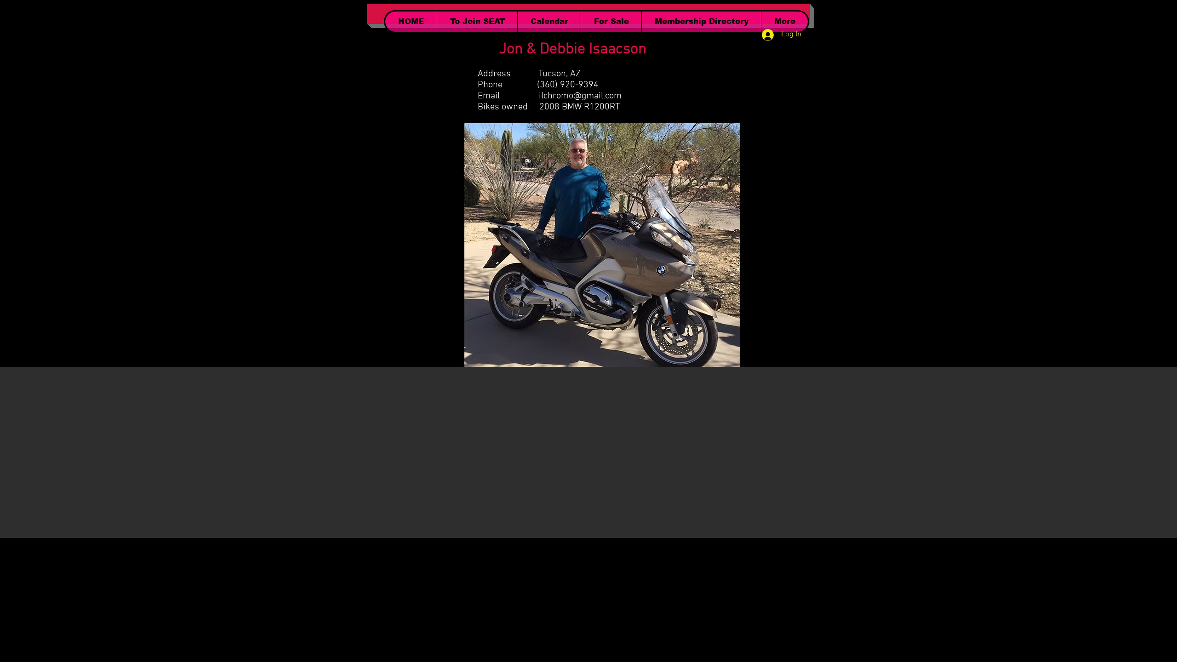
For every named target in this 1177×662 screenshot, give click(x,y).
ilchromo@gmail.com (580, 96)
